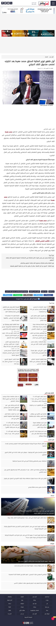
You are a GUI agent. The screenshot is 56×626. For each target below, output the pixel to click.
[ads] (28, 10)
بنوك (22, 600)
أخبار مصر (35, 597)
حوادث (47, 600)
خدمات (9, 604)
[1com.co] (28, 623)
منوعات (22, 607)
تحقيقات (22, 604)
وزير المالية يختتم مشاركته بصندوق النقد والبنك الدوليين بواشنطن (37, 263)
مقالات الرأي (22, 610)
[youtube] (8, 3)
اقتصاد (22, 597)
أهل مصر (35, 614)
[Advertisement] (28, 117)
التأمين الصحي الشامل (42, 241)
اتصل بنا (9, 614)
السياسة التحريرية (28, 617)
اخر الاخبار (47, 597)
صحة (47, 610)
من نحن (22, 614)
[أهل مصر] (43, 3)
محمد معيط (8, 132)
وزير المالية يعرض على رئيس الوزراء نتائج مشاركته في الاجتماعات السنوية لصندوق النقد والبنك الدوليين (30, 259)
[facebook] (2, 3)
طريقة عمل (47, 614)
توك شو (34, 604)
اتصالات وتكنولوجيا (34, 610)
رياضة (34, 600)
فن (47, 604)
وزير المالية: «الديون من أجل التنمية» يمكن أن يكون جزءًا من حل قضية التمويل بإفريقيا (32, 266)
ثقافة (9, 610)
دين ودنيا (47, 607)
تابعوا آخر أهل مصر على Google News (27, 299)
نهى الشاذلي (47, 129)
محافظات (10, 597)
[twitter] (5, 3)
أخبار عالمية (9, 600)
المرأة (9, 607)
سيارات (34, 607)
